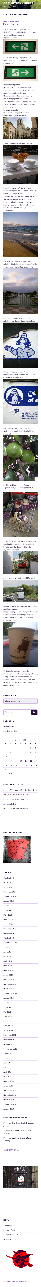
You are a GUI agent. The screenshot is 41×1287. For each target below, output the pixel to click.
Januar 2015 (8, 887)
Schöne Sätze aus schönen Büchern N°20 (20, 790)
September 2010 (10, 1104)
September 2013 (10, 943)
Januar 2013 (8, 975)
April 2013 (7, 961)
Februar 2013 (8, 970)
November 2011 (9, 1040)
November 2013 (9, 933)
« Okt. (10, 774)
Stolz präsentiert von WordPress (15, 1281)
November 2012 (9, 984)
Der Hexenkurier (18, 3)
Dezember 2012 (9, 980)
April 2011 (7, 1072)
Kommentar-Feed (10, 1235)
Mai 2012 (7, 1012)
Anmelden (7, 1226)
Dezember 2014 (9, 892)
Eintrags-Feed (9, 1230)
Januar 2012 (8, 1030)
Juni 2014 (7, 910)
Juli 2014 (6, 906)
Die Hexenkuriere (10, 731)
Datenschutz (8, 727)
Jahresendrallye (9, 804)
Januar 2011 (8, 1086)
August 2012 (8, 998)
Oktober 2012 (8, 989)
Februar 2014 (8, 920)
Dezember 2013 (9, 929)
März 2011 (7, 1077)
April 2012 (7, 1017)
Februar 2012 (8, 1026)
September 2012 (10, 993)
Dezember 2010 (9, 1091)
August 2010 (8, 1109)
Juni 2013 (7, 952)
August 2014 (8, 901)
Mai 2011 (6, 1067)
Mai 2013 (7, 957)
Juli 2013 (6, 947)
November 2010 (9, 1095)
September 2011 (10, 1049)
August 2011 (8, 1054)
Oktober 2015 (8, 878)
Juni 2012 (7, 1007)
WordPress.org (9, 1239)
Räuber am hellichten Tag (13, 799)
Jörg (5, 1131)
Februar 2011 (8, 1081)
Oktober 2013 (8, 938)
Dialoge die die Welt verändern (15, 795)
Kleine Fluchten (11, 24)
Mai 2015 (7, 883)
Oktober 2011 (8, 1044)
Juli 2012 (6, 1003)
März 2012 (7, 1021)
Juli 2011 (6, 1058)
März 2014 (7, 915)
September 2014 (10, 896)
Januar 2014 (8, 924)
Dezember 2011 (9, 1035)
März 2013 (7, 966)
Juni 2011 (7, 1063)
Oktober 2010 (8, 1100)
